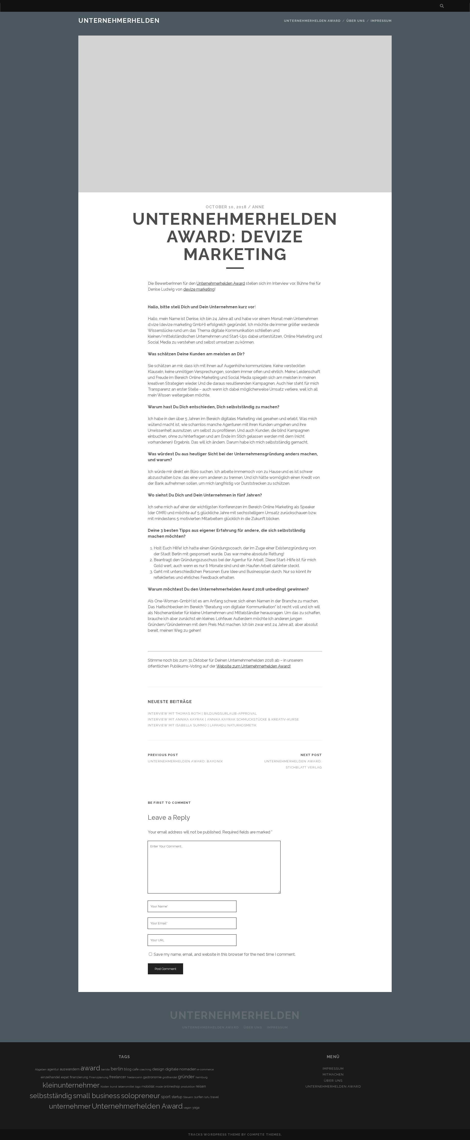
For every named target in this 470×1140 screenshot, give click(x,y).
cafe (135, 1069)
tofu (207, 1097)
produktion (188, 1086)
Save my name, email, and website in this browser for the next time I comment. (224, 954)
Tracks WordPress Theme (214, 1134)
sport (166, 1096)
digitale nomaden (180, 1069)
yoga (196, 1107)
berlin (117, 1068)
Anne (258, 207)
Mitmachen (333, 1074)
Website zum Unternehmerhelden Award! (253, 666)
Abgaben (41, 1069)
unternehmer (70, 1106)
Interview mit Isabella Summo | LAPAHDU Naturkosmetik (202, 725)
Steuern (188, 1097)
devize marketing (198, 289)
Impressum (381, 21)
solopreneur (140, 1095)
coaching (145, 1069)
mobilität (147, 1086)
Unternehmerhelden (119, 20)
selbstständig (51, 1095)
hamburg (202, 1077)
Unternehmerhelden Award (312, 21)
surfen (198, 1097)
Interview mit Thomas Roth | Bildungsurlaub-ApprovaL (202, 713)
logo (138, 1086)
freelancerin (134, 1077)
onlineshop (172, 1086)
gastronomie (152, 1077)
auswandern (70, 1069)
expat (65, 1077)
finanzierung (79, 1077)
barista (105, 1069)
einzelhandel (50, 1077)
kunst (113, 1086)
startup (177, 1097)
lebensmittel (126, 1086)
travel (215, 1097)
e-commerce (205, 1069)
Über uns (355, 21)
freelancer (117, 1077)
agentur (53, 1069)
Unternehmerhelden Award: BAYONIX (185, 761)
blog (127, 1069)
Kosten (105, 1086)
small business (96, 1095)
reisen (201, 1086)
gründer (186, 1076)
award (90, 1068)
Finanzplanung (98, 1077)
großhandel (170, 1077)
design (158, 1069)
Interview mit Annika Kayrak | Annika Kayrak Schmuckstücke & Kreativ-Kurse (223, 719)
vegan (187, 1107)
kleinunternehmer (71, 1085)
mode (159, 1086)
